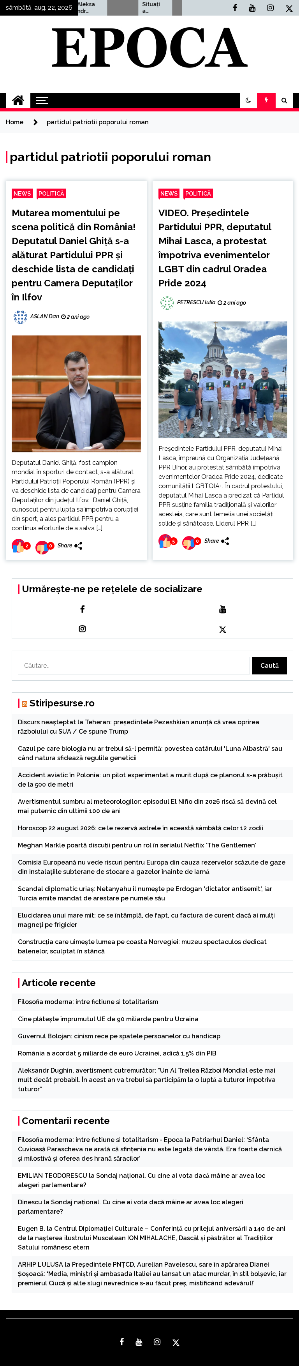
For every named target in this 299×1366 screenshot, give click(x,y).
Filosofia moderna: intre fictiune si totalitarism (88, 1002)
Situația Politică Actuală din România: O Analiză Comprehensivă (139, 7)
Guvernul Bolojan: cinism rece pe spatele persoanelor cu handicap (119, 1036)
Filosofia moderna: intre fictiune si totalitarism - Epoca (100, 1140)
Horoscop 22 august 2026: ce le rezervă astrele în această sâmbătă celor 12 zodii (140, 828)
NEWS (22, 193)
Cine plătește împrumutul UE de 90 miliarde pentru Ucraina (108, 1019)
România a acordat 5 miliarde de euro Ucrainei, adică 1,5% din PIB (117, 1053)
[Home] (18, 100)
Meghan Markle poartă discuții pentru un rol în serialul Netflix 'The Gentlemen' (137, 845)
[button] (248, 100)
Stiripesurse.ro (62, 703)
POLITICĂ (51, 193)
